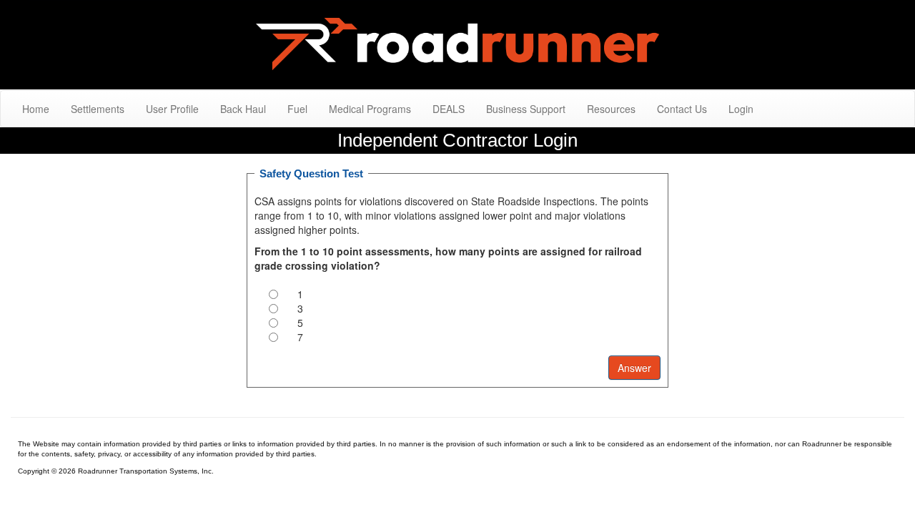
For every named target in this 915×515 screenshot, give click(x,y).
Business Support (525, 109)
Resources (611, 109)
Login (740, 109)
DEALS (448, 109)
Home (35, 109)
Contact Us (682, 109)
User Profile (172, 109)
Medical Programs (370, 109)
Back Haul (243, 109)
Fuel (297, 109)
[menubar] (387, 109)
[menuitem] (35, 109)
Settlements (97, 109)
